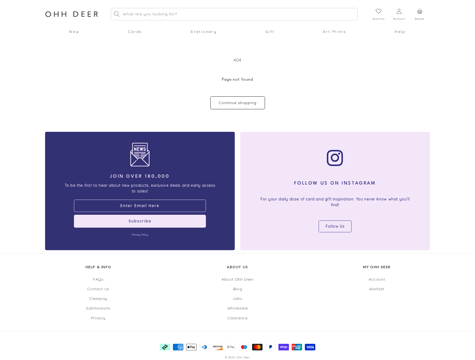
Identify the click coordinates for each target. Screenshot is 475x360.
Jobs (237, 298)
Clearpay (98, 298)
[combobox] (234, 14)
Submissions (98, 308)
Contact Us (98, 288)
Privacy (98, 318)
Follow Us (335, 226)
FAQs (98, 279)
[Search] (117, 14)
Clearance (237, 318)
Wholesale (237, 308)
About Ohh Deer (237, 279)
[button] (74, 32)
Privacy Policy (140, 234)
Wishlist (376, 288)
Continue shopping (237, 103)
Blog (237, 288)
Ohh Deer (243, 357)
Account (377, 279)
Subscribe (140, 221)
